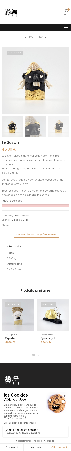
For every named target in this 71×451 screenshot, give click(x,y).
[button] (33, 354)
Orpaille (10, 338)
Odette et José (20, 219)
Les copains (22, 215)
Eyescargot (48, 338)
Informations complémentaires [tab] (36, 234)
